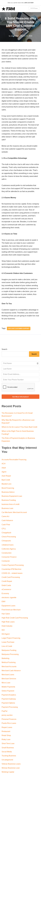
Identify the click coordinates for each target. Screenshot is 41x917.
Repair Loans (7, 727)
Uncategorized (7, 760)
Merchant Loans (8, 675)
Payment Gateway (9, 699)
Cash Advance (7, 520)
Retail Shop (6, 735)
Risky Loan (6, 739)
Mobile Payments (8, 687)
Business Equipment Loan (12, 496)
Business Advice (8, 492)
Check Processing (9, 537)
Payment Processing (10, 707)
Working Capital (8, 772)
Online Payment (8, 691)
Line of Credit (7, 646)
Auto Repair (6, 476)
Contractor (6, 561)
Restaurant (6, 731)
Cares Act (5, 516)
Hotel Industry (7, 626)
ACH (3, 464)
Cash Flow (6, 524)
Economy (5, 593)
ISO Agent (6, 634)
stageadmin (15, 36)
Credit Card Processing (11, 577)
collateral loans (7, 545)
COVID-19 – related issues (12, 573)
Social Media (7, 752)
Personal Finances (9, 719)
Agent (4, 472)
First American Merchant (11, 610)
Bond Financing (8, 488)
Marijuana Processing (10, 654)
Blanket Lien (6, 484)
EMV (3, 601)
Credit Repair (7, 581)
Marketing (5, 658)
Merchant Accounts (9, 666)
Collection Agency (9, 549)
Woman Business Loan (11, 768)
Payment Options (8, 703)
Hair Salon (6, 614)
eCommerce (6, 589)
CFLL (4, 529)
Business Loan (7, 508)
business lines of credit (10, 504)
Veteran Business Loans (11, 764)
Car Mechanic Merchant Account (14, 512)
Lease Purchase (8, 642)
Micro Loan (6, 683)
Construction (6, 553)
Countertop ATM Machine (11, 569)
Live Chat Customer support (18, 328)
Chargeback (6, 533)
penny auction (7, 715)
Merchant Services (9, 679)
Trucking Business (9, 756)
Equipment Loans (8, 606)
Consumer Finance (9, 557)
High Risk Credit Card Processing (15, 618)
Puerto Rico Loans (9, 723)
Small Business (8, 748)
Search (4, 349)
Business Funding (9, 500)
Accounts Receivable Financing (14, 460)
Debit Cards (6, 585)
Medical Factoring (9, 662)
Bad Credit (6, 480)
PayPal (4, 711)
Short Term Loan (8, 743)
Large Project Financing (11, 638)
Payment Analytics (9, 695)
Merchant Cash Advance (11, 670)
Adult (4, 468)
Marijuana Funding (9, 650)
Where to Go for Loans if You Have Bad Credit (19, 427)
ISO (3, 630)
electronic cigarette (9, 597)
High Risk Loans (8, 622)
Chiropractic (6, 541)
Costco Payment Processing (13, 565)
